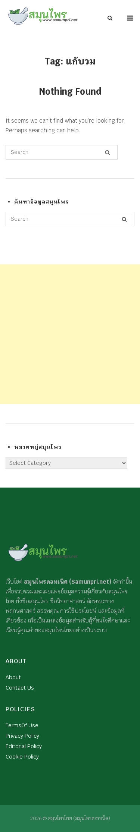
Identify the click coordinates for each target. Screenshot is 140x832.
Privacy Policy (22, 735)
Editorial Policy (24, 746)
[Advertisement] (70, 334)
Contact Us (20, 687)
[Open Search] (110, 18)
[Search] (107, 152)
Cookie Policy (22, 756)
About (13, 677)
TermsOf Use (22, 725)
